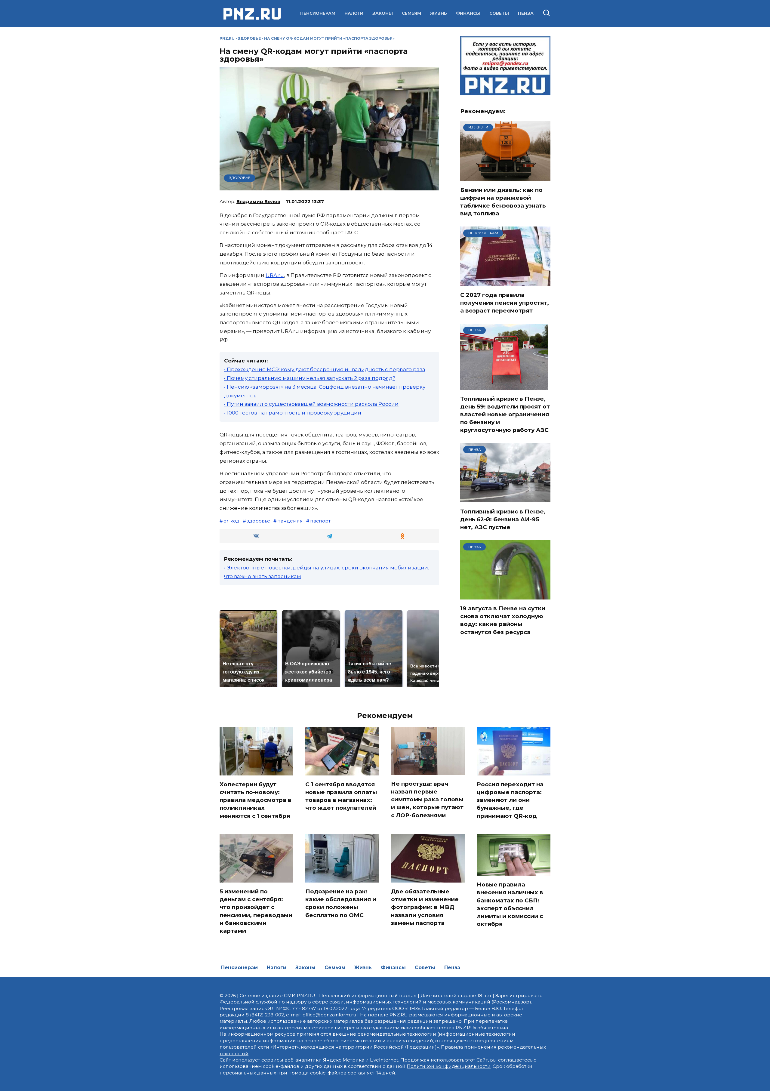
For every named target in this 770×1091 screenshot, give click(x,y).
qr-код (231, 521)
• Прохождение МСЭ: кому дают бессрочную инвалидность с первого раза (324, 369)
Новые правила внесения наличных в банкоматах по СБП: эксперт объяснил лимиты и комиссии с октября (510, 904)
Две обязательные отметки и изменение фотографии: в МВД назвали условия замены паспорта (425, 907)
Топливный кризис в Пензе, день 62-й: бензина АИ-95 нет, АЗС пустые (503, 519)
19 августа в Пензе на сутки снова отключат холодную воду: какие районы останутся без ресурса (502, 620)
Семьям (411, 13)
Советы (499, 13)
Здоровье (249, 38)
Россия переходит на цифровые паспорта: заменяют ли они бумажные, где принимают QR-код (510, 800)
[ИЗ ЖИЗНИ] (505, 177)
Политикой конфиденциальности (449, 1066)
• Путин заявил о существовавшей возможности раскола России (311, 404)
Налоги (353, 13)
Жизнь (438, 13)
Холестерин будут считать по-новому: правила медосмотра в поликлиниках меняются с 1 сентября (255, 800)
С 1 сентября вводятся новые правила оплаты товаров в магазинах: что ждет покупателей (341, 796)
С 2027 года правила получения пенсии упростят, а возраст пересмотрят (504, 302)
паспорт (320, 521)
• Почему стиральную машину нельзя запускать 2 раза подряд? (309, 378)
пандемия (290, 521)
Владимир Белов (258, 201)
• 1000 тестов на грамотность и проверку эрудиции (292, 413)
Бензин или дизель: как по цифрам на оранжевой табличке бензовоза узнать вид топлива (503, 201)
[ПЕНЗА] (504, 386)
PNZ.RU (227, 38)
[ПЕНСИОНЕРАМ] (505, 282)
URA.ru (275, 275)
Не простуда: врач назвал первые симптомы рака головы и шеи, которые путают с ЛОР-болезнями (427, 799)
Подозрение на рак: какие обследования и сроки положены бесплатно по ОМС (340, 903)
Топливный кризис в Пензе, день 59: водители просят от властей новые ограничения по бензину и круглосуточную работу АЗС (505, 414)
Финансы (468, 13)
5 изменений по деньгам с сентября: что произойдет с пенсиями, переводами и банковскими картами (256, 911)
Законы (382, 13)
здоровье (258, 521)
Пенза (526, 13)
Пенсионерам (317, 13)
